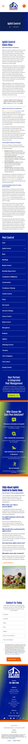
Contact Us (12, 395)
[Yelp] (14, 713)
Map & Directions (14, 693)
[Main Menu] (3, 6)
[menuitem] (14, 243)
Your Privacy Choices (19, 727)
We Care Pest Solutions (8, 111)
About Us (14, 699)
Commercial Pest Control (13, 703)
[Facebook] (10, 713)
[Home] (13, 6)
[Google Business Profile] (17, 713)
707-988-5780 (14, 683)
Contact (14, 706)
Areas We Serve (14, 704)
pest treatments (14, 116)
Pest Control (14, 701)
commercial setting (11, 179)
